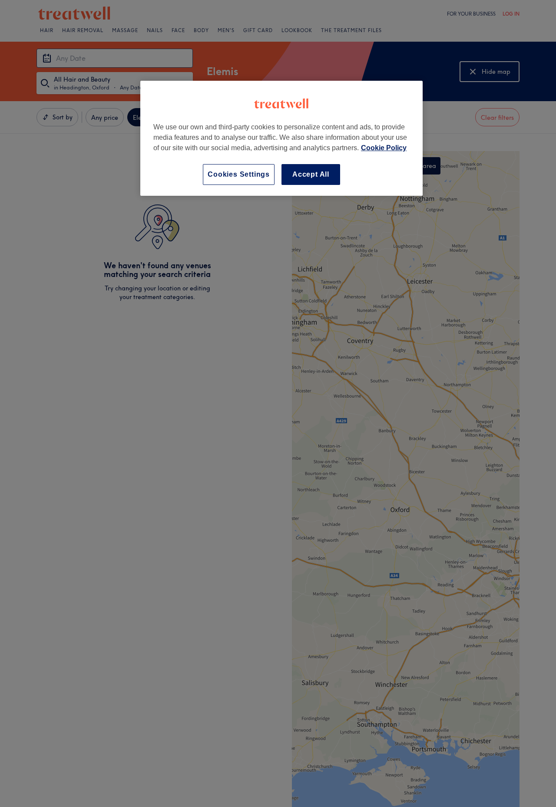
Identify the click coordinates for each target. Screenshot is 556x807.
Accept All (310, 174)
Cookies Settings (239, 174)
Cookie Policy (384, 148)
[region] (281, 138)
